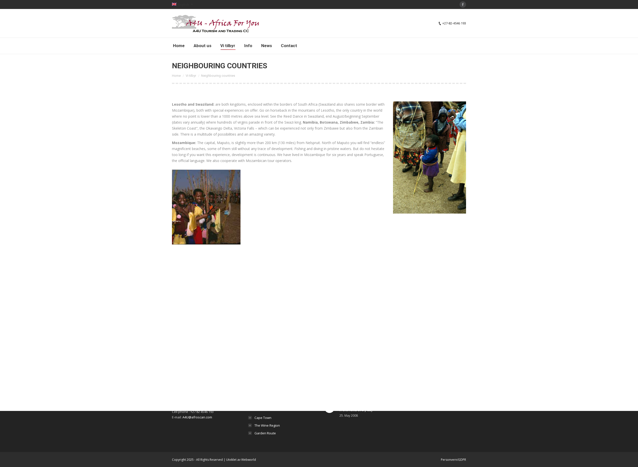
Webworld (248, 460)
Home (176, 76)
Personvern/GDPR (453, 460)
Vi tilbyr (191, 76)
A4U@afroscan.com (197, 417)
